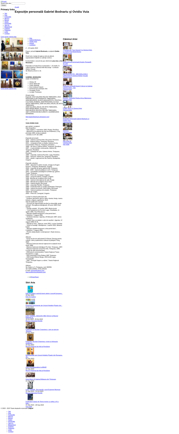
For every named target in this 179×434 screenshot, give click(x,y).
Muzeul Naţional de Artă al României (38, 346)
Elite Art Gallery (31, 297)
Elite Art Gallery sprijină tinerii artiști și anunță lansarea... (44, 293)
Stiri (5, 13)
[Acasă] (3, 1)
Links (6, 32)
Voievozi (66, 131)
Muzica (6, 18)
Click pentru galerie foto (8, 37)
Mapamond (8, 27)
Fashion (7, 28)
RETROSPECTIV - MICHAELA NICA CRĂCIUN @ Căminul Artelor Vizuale (75, 75)
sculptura (32, 45)
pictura (31, 43)
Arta (5, 15)
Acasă (17, 7)
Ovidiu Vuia (33, 41)
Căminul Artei (67, 53)
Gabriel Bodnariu (35, 40)
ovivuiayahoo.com (37, 270)
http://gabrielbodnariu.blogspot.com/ (37, 117)
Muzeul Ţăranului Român (34, 321)
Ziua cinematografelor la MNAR (36, 367)
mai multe (29, 406)
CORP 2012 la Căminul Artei (72, 108)
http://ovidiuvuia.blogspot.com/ (36, 272)
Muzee (6, 20)
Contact (7, 33)
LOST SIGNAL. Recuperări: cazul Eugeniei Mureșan (43, 389)
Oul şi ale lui (67, 141)
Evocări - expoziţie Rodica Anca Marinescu (77, 98)
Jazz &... (7, 25)
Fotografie (7, 17)
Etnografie (7, 23)
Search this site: (6, 3)
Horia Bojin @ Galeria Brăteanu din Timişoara (41, 379)
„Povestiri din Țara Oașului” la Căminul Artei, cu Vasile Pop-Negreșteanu (77, 51)
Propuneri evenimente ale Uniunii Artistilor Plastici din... (44, 305)
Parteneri (7, 30)
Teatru (6, 22)
